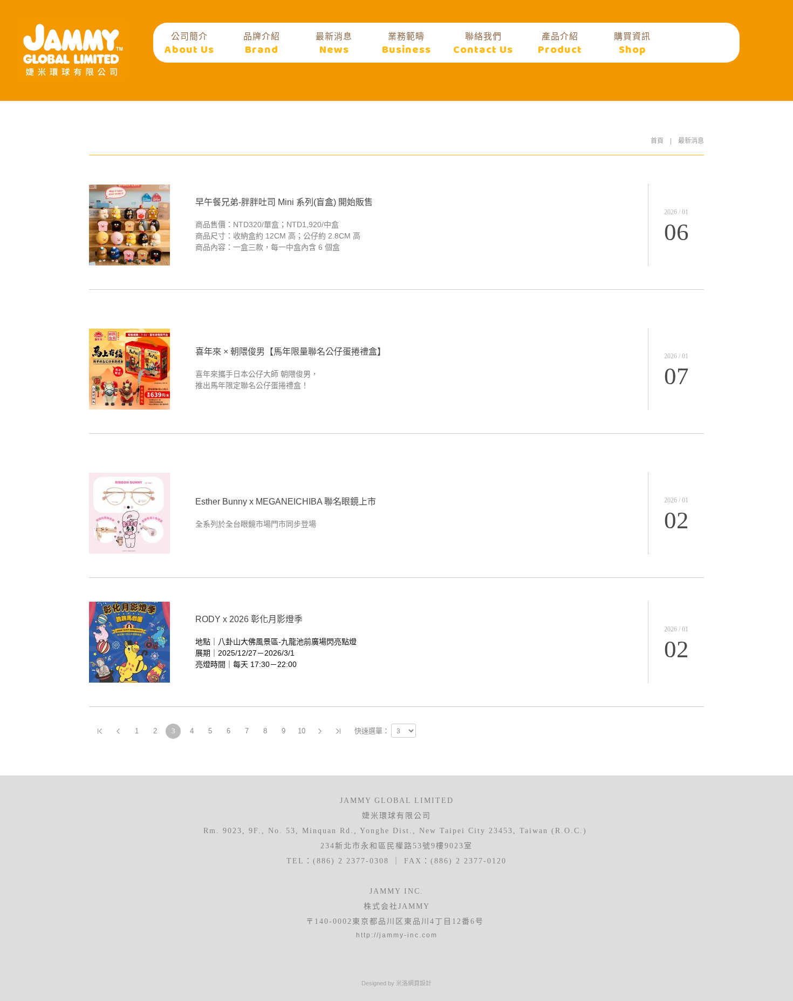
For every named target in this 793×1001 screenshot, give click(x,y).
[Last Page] (338, 731)
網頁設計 (420, 983)
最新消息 (691, 141)
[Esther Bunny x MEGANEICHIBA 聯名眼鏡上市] (129, 551)
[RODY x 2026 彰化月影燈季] (129, 680)
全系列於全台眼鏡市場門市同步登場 (255, 524)
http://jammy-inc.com (396, 935)
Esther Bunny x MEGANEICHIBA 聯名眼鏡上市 (285, 501)
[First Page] (99, 731)
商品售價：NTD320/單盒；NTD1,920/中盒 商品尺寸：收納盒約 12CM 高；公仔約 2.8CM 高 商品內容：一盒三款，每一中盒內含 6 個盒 (277, 235)
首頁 (657, 141)
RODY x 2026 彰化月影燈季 (249, 619)
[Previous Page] (118, 731)
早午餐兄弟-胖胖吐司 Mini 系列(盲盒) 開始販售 (284, 202)
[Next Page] (319, 731)
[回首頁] (73, 49)
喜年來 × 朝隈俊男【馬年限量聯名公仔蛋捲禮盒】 (290, 351)
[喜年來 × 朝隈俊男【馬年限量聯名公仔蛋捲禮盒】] (129, 407)
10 (301, 731)
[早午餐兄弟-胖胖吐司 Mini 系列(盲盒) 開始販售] (129, 262)
